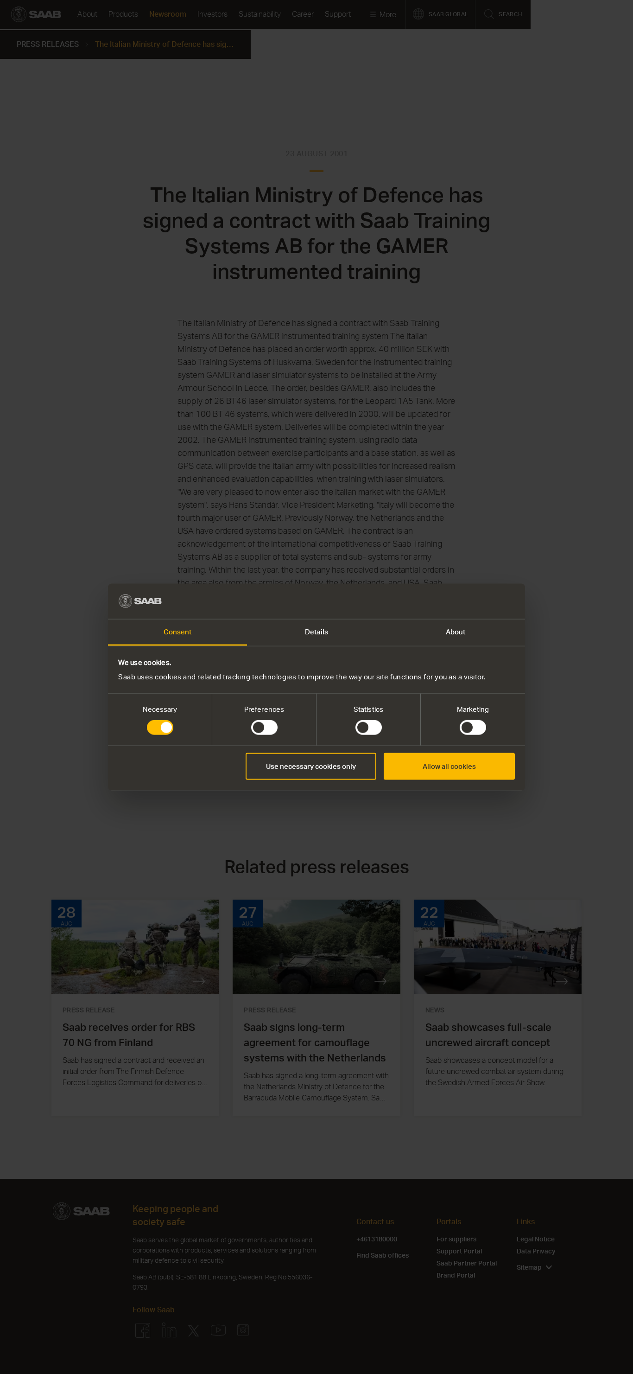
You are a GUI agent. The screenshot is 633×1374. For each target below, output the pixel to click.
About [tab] (456, 631)
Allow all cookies (449, 765)
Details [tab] (316, 631)
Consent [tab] (178, 631)
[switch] (264, 727)
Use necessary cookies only (311, 765)
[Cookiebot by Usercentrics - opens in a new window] (474, 601)
